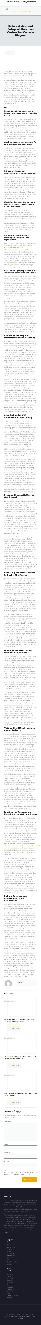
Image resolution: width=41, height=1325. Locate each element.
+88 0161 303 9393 (13, 2)
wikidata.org (15, 265)
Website (7, 1161)
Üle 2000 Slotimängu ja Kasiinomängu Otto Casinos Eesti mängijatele (20, 1057)
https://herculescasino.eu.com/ (14, 250)
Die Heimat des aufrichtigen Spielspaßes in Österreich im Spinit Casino (20, 1020)
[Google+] (19, 4)
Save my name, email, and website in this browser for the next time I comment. (20, 1173)
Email (7, 1153)
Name (7, 1144)
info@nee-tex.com (29, 2)
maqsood (21, 982)
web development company (20, 1316)
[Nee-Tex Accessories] (20, 11)
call (24, 1230)
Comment (8, 1121)
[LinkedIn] (22, 4)
